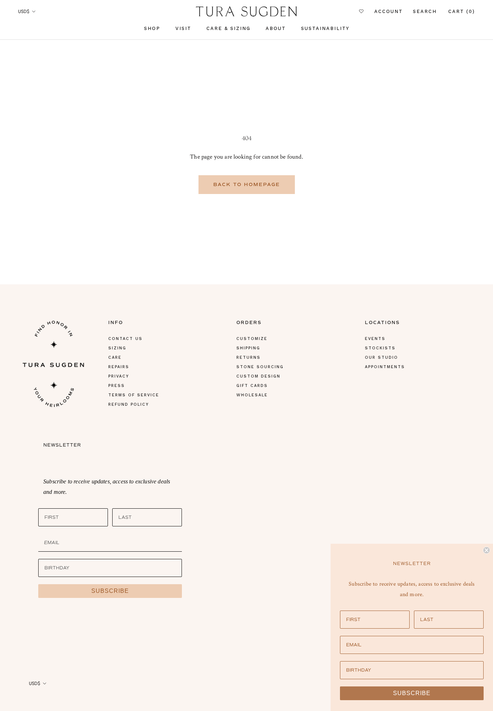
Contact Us (125, 338)
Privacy (118, 376)
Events (375, 338)
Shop (152, 28)
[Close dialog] (486, 550)
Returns (248, 357)
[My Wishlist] (361, 11)
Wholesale (252, 395)
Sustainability (325, 28)
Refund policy (128, 404)
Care (115, 357)
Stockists (380, 348)
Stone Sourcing (260, 367)
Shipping (248, 348)
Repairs (118, 367)
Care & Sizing (228, 28)
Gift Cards (252, 385)
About (276, 28)
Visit (183, 28)
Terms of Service (133, 395)
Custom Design (258, 376)
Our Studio (381, 357)
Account (388, 11)
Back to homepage (246, 185)
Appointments (385, 367)
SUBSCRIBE (110, 591)
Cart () (461, 11)
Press (116, 385)
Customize (251, 338)
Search (425, 11)
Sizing (117, 348)
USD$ (24, 11)
